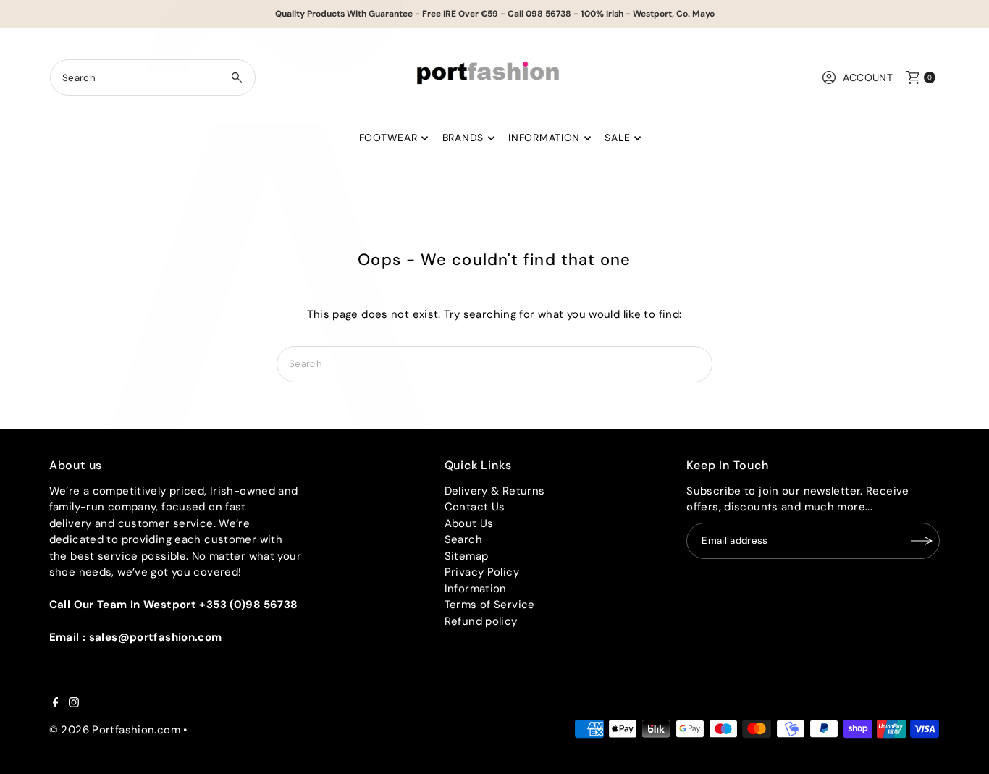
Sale (617, 137)
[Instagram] (74, 704)
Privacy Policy (482, 572)
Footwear (388, 137)
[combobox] (153, 77)
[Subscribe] (922, 541)
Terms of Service (490, 604)
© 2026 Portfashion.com (114, 730)
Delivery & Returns (495, 491)
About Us (469, 523)
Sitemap (467, 556)
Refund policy (481, 621)
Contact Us (475, 507)
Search (463, 539)
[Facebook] (56, 704)
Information (544, 137)
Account (868, 77)
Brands (463, 137)
